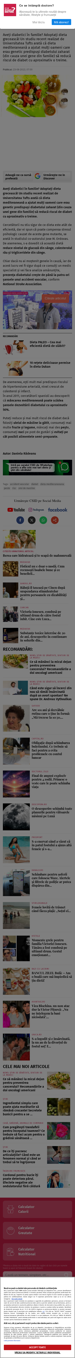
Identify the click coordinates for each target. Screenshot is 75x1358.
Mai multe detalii (17, 1299)
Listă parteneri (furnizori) (12, 1340)
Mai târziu (38, 22)
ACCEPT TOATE (37, 1347)
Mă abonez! (61, 22)
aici (43, 1311)
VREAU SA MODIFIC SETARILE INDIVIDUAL (38, 1352)
